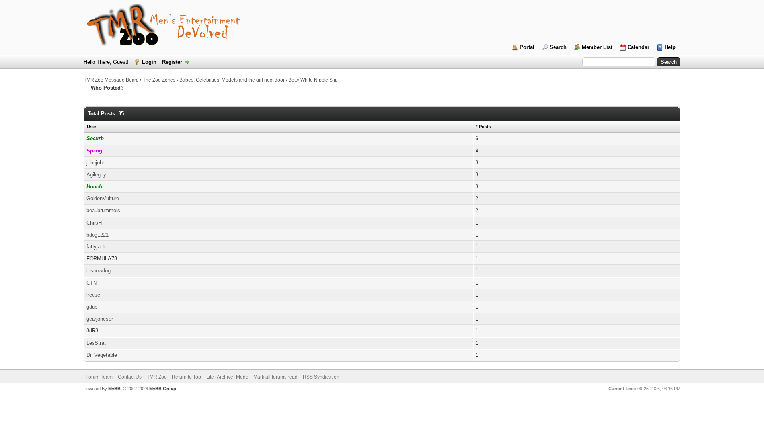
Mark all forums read (275, 377)
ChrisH (94, 223)
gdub (91, 307)
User (91, 126)
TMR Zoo (157, 377)
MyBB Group (162, 388)
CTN (91, 283)
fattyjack (96, 247)
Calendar (638, 47)
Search (558, 47)
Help (670, 47)
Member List (597, 47)
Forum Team (99, 377)
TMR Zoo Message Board (111, 80)
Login (149, 62)
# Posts (483, 126)
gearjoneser (99, 319)
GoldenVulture (102, 198)
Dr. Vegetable (101, 355)
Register (172, 62)
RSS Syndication (321, 377)
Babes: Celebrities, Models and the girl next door (232, 80)
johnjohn (95, 163)
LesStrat (96, 343)
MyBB (114, 388)
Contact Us (130, 377)
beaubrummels (103, 210)
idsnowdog (98, 271)
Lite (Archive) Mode (227, 377)
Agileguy (96, 175)
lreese (93, 295)
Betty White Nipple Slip (313, 80)
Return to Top (186, 377)
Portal (527, 47)
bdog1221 (97, 235)
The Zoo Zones (159, 80)
